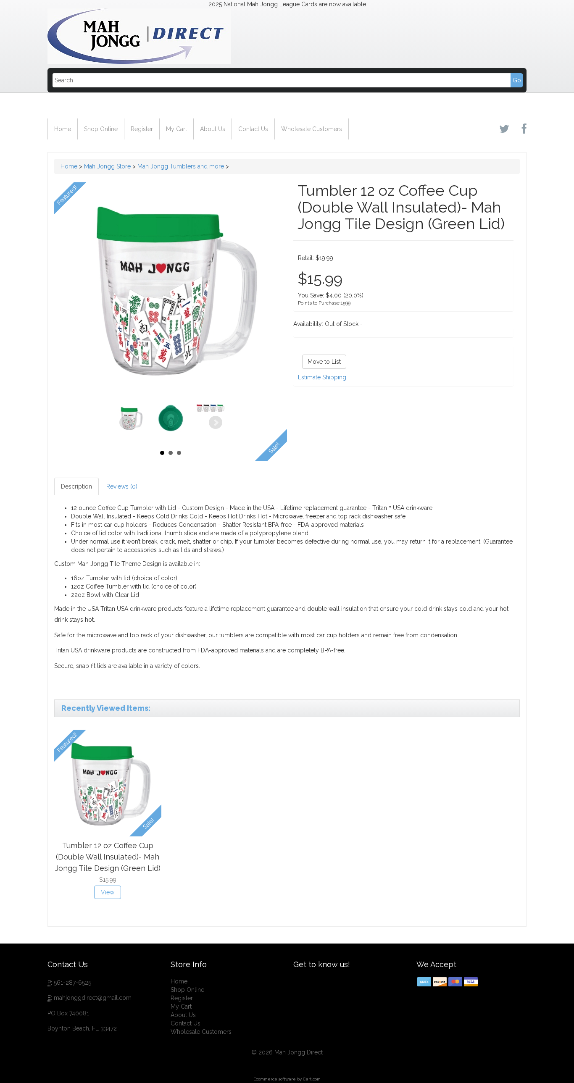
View (107, 892)
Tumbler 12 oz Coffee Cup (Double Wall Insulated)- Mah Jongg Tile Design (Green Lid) (108, 856)
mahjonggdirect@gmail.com (93, 997)
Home (62, 129)
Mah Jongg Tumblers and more (180, 166)
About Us (212, 129)
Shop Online (101, 129)
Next (215, 422)
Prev (126, 422)
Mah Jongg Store (107, 166)
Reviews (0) (121, 486)
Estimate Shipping (322, 377)
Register (142, 129)
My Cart (176, 129)
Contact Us (253, 129)
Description (76, 486)
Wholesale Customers (311, 129)
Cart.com (312, 1079)
